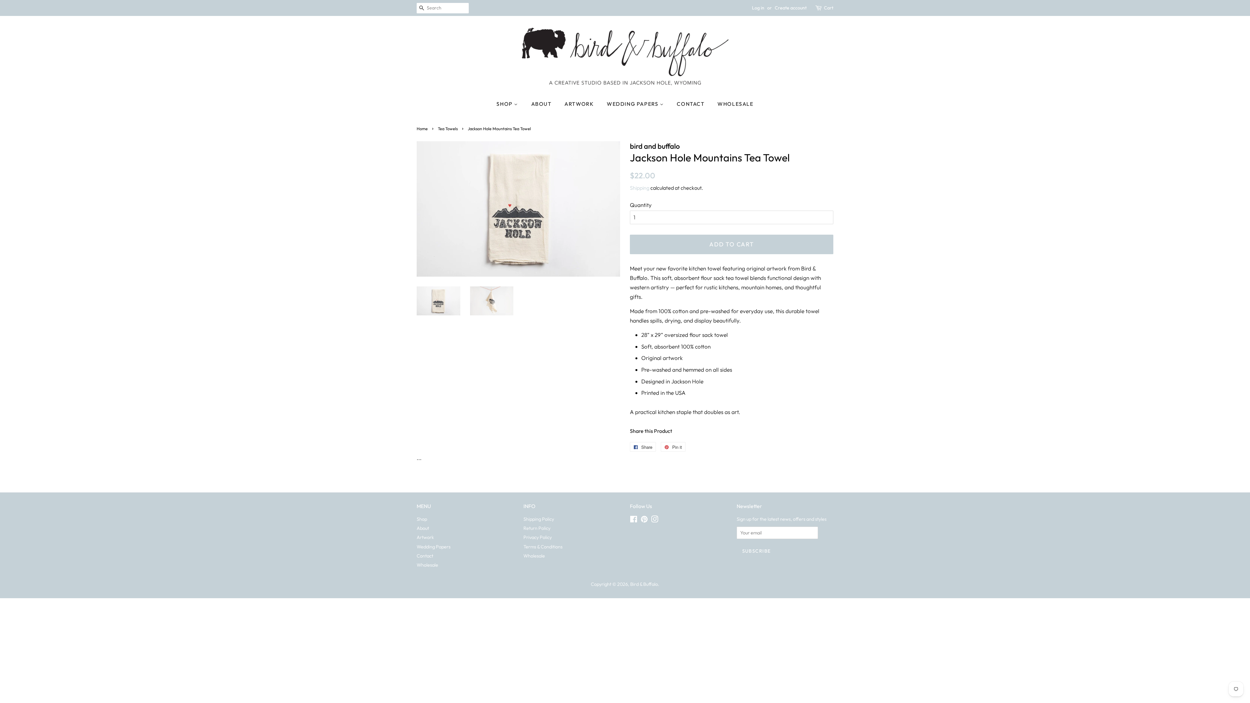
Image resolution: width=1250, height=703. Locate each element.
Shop (505, 104)
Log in (758, 8)
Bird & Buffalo (644, 584)
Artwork (579, 104)
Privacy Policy (537, 537)
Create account (791, 8)
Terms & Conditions (542, 547)
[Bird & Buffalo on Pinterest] (644, 520)
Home (422, 128)
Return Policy (536, 528)
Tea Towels (448, 128)
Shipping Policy (538, 519)
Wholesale (735, 104)
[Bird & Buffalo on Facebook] (633, 520)
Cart (828, 8)
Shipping (639, 188)
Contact (690, 104)
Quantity (641, 204)
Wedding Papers (633, 104)
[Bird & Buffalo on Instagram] (654, 520)
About (541, 104)
